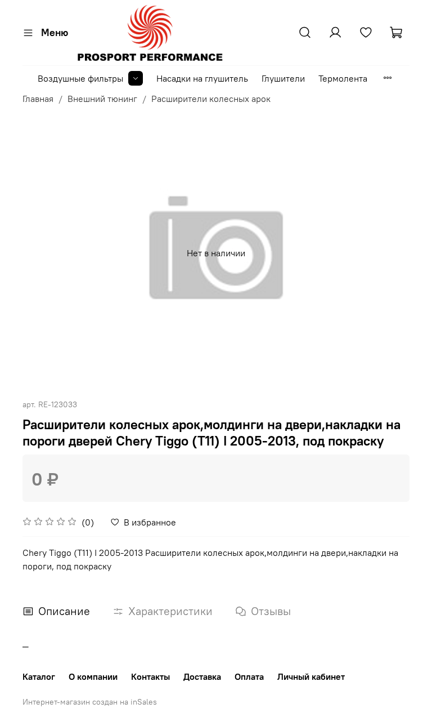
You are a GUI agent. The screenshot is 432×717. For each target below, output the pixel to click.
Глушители (283, 78)
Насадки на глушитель (202, 78)
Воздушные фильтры (80, 78)
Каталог (38, 676)
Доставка (202, 676)
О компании (93, 676)
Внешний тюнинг (102, 98)
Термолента (342, 78)
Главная (37, 98)
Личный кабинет (311, 676)
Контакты (150, 676)
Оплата (249, 676)
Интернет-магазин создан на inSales (89, 702)
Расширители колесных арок (211, 98)
